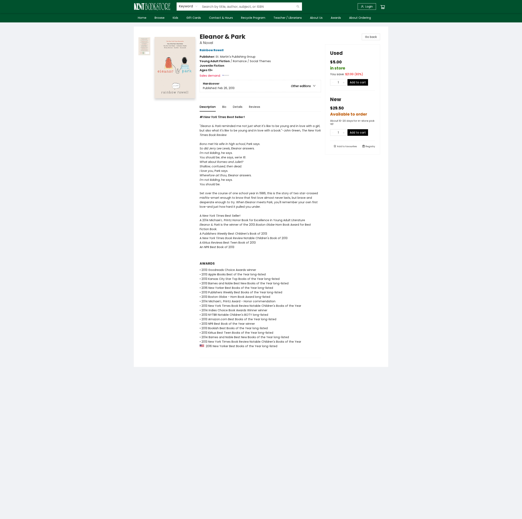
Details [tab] (237, 107)
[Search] (298, 6)
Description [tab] (208, 107)
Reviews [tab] (254, 107)
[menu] (261, 17)
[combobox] (188, 6)
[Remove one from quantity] (332, 82)
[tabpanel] (260, 236)
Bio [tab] (224, 107)
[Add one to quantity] (343, 82)
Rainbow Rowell (211, 50)
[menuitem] (142, 17)
